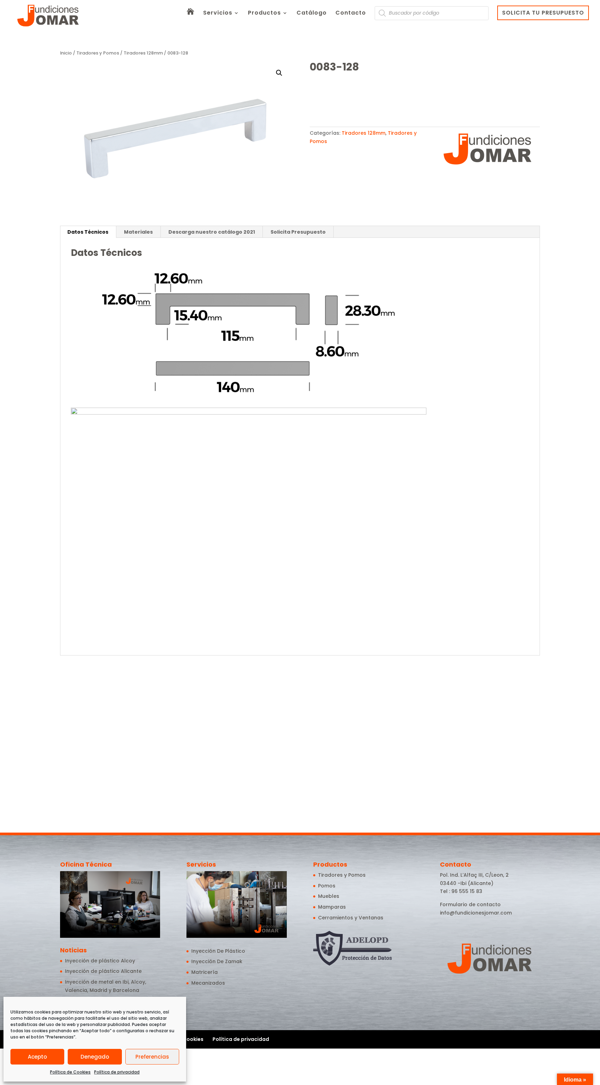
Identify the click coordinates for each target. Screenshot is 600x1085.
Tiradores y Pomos (97, 53)
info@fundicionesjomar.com (476, 912)
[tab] (88, 232)
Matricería (204, 972)
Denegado (95, 1056)
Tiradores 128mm (143, 53)
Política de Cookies (70, 1072)
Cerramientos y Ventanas (350, 917)
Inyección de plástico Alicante (103, 971)
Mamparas (332, 906)
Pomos (326, 885)
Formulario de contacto (470, 904)
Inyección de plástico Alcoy (100, 960)
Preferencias (152, 1056)
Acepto (37, 1056)
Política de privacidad (117, 1072)
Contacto (350, 13)
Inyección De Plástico (218, 951)
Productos (264, 13)
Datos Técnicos (87, 231)
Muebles (328, 896)
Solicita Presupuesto (298, 231)
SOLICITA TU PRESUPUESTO (543, 13)
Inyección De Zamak (216, 961)
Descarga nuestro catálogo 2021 (211, 231)
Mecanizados (208, 982)
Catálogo (312, 13)
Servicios (217, 13)
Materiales (138, 231)
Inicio (66, 53)
